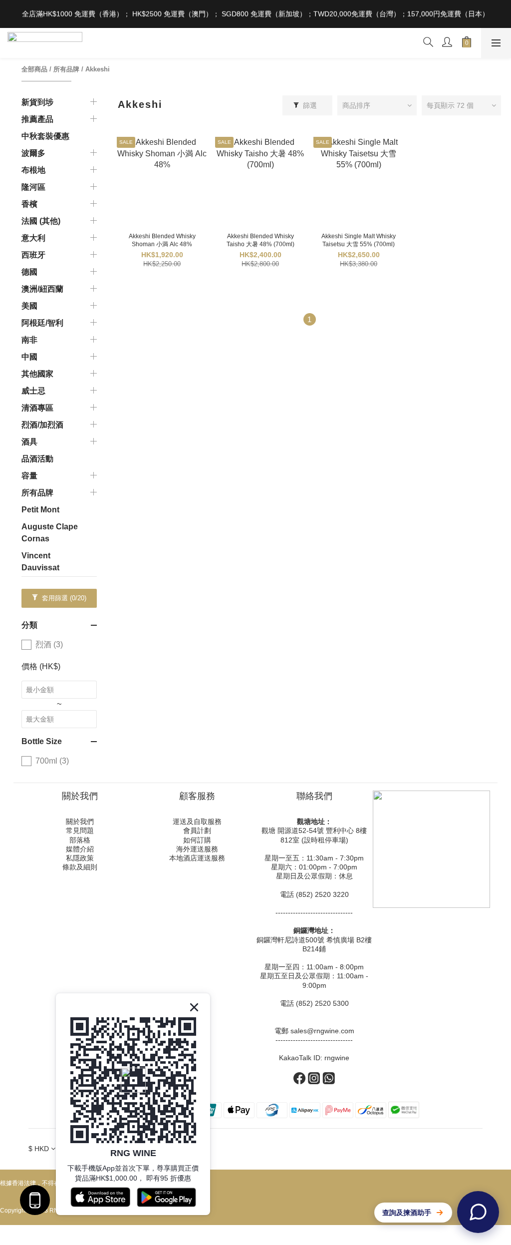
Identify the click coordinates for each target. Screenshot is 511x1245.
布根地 (33, 170)
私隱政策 (80, 858)
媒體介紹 (80, 849)
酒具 (29, 441)
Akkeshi (97, 69)
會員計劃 (197, 830)
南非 (29, 340)
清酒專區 (37, 408)
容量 (29, 475)
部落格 (79, 840)
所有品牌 (66, 69)
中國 (29, 357)
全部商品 (34, 69)
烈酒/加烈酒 (42, 424)
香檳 (29, 204)
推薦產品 (37, 119)
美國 (29, 306)
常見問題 (80, 830)
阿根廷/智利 (42, 323)
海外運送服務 (197, 849)
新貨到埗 (37, 102)
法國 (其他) (40, 221)
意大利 (33, 238)
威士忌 (33, 391)
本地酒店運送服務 (197, 858)
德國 (29, 272)
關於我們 (80, 822)
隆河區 (33, 187)
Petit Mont (40, 509)
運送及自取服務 (197, 822)
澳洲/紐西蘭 (42, 289)
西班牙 (33, 255)
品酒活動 (37, 458)
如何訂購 (197, 840)
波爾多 (33, 153)
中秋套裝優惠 (45, 136)
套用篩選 (63, 598)
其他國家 (37, 374)
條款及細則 (79, 867)
